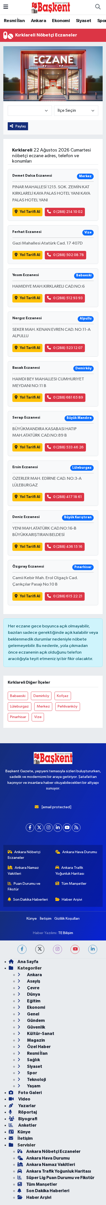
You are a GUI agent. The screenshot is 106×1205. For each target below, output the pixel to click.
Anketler (27, 1125)
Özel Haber (38, 1046)
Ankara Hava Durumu (79, 852)
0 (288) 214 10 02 (68, 212)
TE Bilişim (65, 933)
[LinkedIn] (58, 827)
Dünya (33, 994)
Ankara (38, 20)
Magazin (35, 1040)
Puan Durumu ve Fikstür (24, 886)
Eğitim (33, 1001)
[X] (39, 827)
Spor (31, 1073)
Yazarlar (26, 1106)
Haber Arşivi (72, 899)
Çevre (32, 988)
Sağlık (33, 1060)
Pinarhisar (18, 717)
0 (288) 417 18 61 (67, 497)
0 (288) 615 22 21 (67, 596)
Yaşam (33, 1086)
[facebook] (21, 949)
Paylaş (20, 126)
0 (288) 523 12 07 (68, 348)
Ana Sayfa (27, 961)
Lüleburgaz (19, 706)
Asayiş (33, 981)
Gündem (35, 1020)
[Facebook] (30, 827)
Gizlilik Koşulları (67, 918)
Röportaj (27, 1112)
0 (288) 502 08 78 (68, 255)
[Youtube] (67, 827)
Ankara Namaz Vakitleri (23, 870)
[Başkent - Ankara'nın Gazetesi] (50, 7)
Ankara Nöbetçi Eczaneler (24, 855)
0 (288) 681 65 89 (68, 397)
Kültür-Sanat (40, 1033)
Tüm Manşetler (73, 884)
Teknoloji (36, 1079)
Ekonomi (61, 20)
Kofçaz (62, 696)
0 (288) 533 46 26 (68, 447)
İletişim (45, 918)
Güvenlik (35, 1027)
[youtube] (75, 949)
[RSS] (76, 827)
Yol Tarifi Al (30, 212)
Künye (31, 918)
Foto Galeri (29, 1092)
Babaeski (17, 696)
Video (23, 1099)
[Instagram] (48, 827)
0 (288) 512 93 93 (68, 298)
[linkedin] (92, 949)
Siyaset (83, 20)
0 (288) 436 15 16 (67, 547)
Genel (32, 1014)
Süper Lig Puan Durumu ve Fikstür (60, 1177)
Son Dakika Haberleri (30, 899)
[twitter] (39, 949)
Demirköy (41, 696)
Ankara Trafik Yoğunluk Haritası (69, 870)
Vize (38, 717)
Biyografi (27, 1119)
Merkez (43, 706)
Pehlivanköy (67, 706)
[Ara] (98, 7)
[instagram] (57, 949)
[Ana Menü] (5, 7)
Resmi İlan (14, 20)
